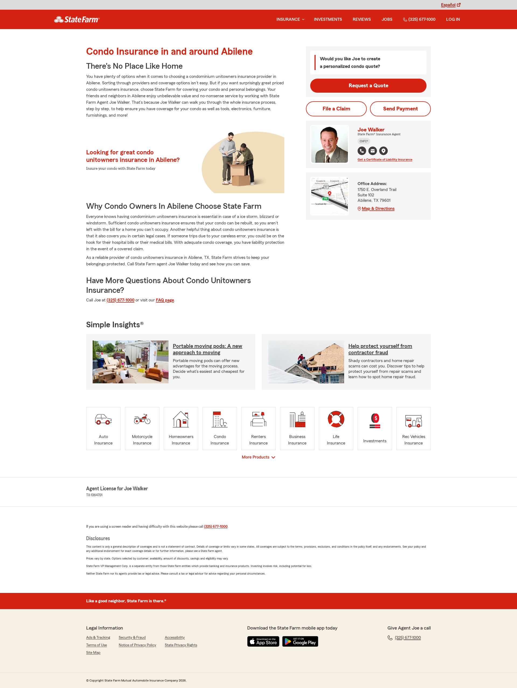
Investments (328, 19)
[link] (77, 19)
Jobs (387, 19)
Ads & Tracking (98, 638)
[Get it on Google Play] (300, 641)
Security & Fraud (132, 638)
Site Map (93, 653)
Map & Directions (378, 208)
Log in (453, 19)
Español (448, 5)
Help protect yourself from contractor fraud (380, 349)
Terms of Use (96, 645)
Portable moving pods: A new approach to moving (207, 349)
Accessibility (175, 638)
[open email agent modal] (372, 152)
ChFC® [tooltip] (364, 141)
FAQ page (165, 300)
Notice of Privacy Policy (137, 645)
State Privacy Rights (181, 645)
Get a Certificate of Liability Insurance (385, 159)
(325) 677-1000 (421, 19)
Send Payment (400, 109)
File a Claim (336, 109)
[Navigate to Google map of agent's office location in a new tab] (383, 151)
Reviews (362, 19)
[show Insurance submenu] (302, 19)
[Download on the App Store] (263, 641)
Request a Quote (368, 85)
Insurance (288, 19)
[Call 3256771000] (362, 151)
